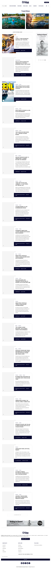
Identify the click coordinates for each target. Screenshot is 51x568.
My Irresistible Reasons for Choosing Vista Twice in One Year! (22, 378)
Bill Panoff (18, 50)
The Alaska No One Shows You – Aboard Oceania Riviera (22, 133)
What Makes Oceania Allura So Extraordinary (22, 111)
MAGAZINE (34, 5)
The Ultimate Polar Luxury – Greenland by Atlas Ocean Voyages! (22, 87)
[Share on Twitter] (7, 43)
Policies (36, 543)
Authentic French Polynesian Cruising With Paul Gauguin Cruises (22, 473)
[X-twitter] (29, 563)
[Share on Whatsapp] (10, 43)
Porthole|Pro (41, 5)
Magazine (4, 546)
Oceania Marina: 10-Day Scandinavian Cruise (21, 207)
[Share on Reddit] (9, 43)
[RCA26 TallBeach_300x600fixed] (42, 33)
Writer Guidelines (20, 548)
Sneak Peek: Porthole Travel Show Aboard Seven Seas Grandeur (22, 257)
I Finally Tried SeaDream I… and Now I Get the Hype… (22, 39)
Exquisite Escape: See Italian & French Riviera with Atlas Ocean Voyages (22, 425)
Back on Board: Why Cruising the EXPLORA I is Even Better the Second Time (22, 281)
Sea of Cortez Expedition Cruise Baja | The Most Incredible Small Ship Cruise (22, 63)
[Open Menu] (46, 5)
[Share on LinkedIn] (8, 43)
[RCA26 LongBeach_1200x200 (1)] (25, 520)
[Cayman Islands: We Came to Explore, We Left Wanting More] (13, 21)
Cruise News (19, 5)
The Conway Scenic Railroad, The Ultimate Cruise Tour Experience (21, 328)
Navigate (5, 543)
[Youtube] (27, 563)
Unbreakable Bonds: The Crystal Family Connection (22, 401)
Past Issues (4, 548)
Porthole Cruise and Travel (20, 145)
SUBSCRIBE (46, 2)
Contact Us (19, 551)
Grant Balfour (18, 437)
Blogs (30, 5)
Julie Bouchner (18, 460)
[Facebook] (21, 563)
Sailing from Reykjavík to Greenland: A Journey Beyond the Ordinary (22, 158)
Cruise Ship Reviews (12, 5)
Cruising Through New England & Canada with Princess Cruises (21, 497)
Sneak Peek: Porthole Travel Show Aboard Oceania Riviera (21, 304)
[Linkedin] (23, 563)
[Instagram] (25, 563)
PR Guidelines (20, 546)
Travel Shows (25, 5)
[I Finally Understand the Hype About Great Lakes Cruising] (37, 21)
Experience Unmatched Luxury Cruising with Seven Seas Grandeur (22, 232)
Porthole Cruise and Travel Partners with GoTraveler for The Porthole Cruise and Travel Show (22, 352)
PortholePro (4, 551)
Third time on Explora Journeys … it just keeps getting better (21, 184)
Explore (20, 543)
